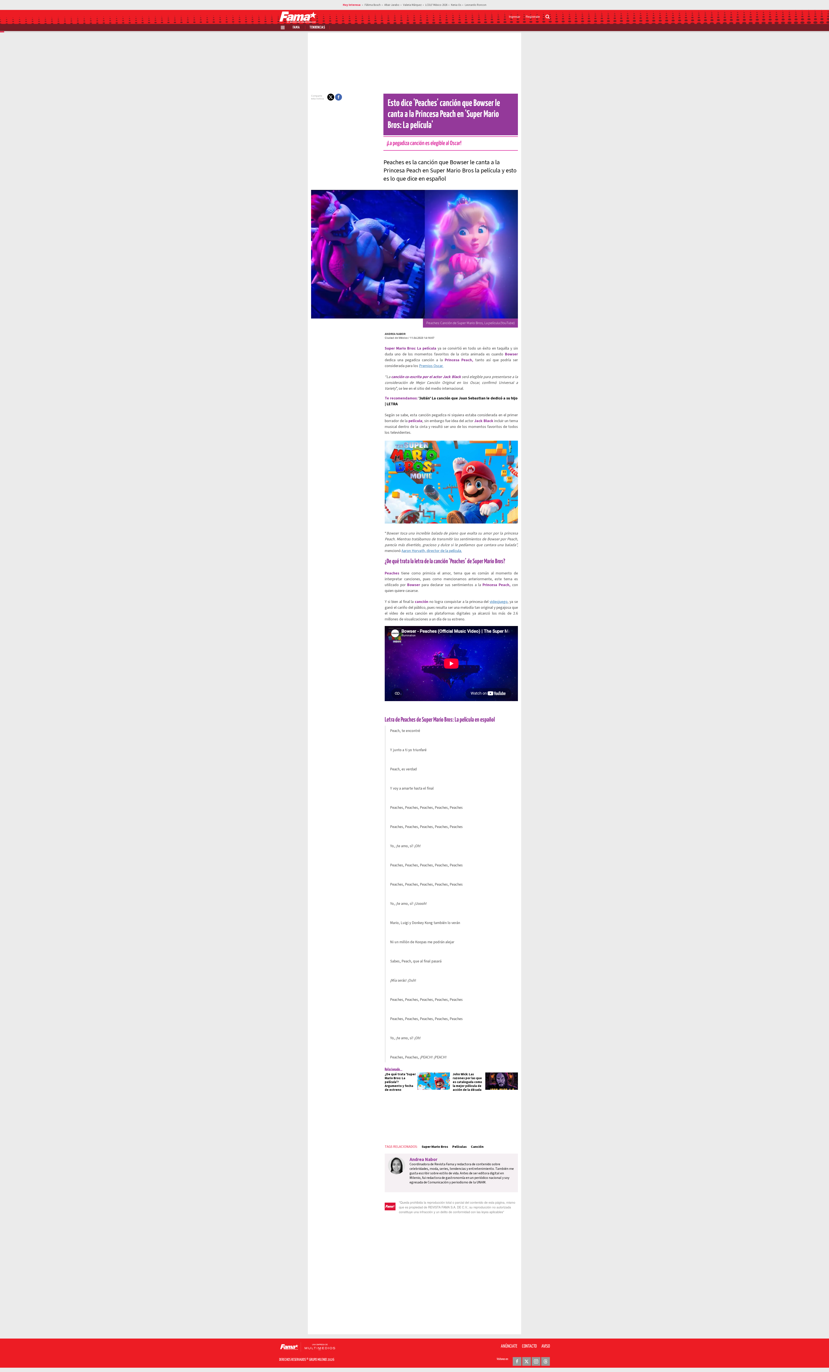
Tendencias (317, 27)
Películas (459, 1146)
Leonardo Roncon (475, 5)
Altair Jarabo (391, 5)
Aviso (545, 1346)
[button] (330, 97)
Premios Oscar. (431, 366)
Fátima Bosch (373, 5)
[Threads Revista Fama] (545, 1361)
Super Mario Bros (435, 1146)
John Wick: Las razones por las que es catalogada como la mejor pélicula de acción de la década (467, 1082)
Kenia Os (456, 5)
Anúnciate (509, 1346)
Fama (296, 27)
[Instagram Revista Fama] (536, 1361)
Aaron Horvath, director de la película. (432, 551)
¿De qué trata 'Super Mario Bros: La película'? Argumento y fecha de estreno (400, 1082)
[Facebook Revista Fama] (517, 1361)
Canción (477, 1146)
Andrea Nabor (395, 334)
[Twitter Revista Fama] (526, 1361)
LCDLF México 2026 (436, 5)
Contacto (529, 1346)
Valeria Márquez (412, 5)
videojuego (499, 601)
